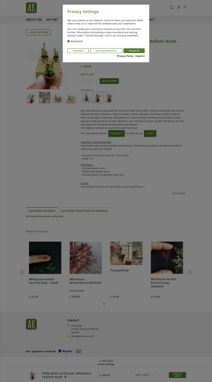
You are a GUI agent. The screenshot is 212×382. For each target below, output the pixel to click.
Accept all (134, 50)
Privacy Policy (125, 56)
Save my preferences (106, 50)
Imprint (140, 56)
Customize (78, 50)
